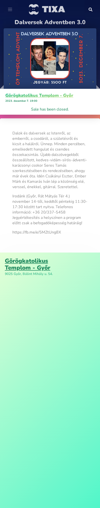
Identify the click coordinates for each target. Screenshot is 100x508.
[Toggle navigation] (10, 9)
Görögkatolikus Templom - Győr (39, 95)
